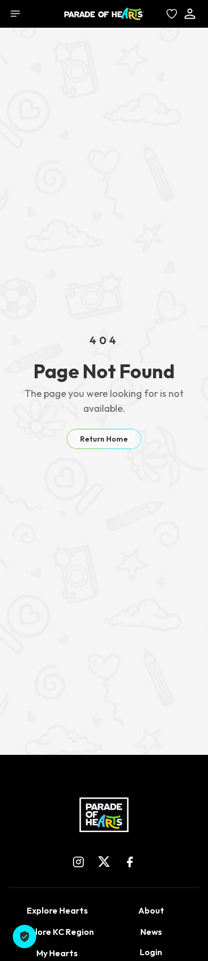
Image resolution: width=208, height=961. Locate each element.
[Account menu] (189, 13)
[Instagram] (78, 862)
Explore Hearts (57, 910)
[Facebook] (129, 862)
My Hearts (57, 953)
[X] (104, 862)
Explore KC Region (57, 931)
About (151, 910)
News (151, 931)
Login (151, 952)
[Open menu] (15, 13)
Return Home (104, 439)
